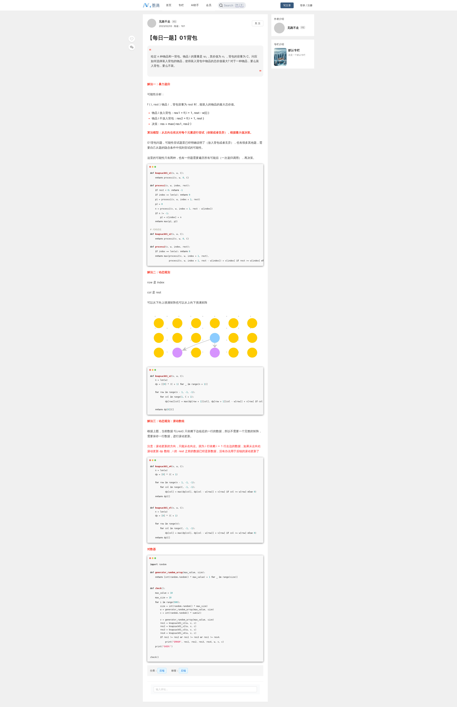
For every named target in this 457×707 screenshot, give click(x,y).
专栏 (181, 5)
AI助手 (195, 5)
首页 (168, 5)
